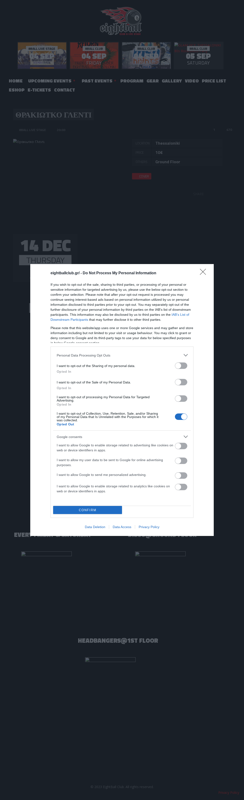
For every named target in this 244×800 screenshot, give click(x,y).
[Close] (204, 273)
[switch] (181, 365)
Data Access (122, 527)
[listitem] (122, 355)
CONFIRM (88, 510)
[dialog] (122, 400)
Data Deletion (95, 527)
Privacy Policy (149, 527)
